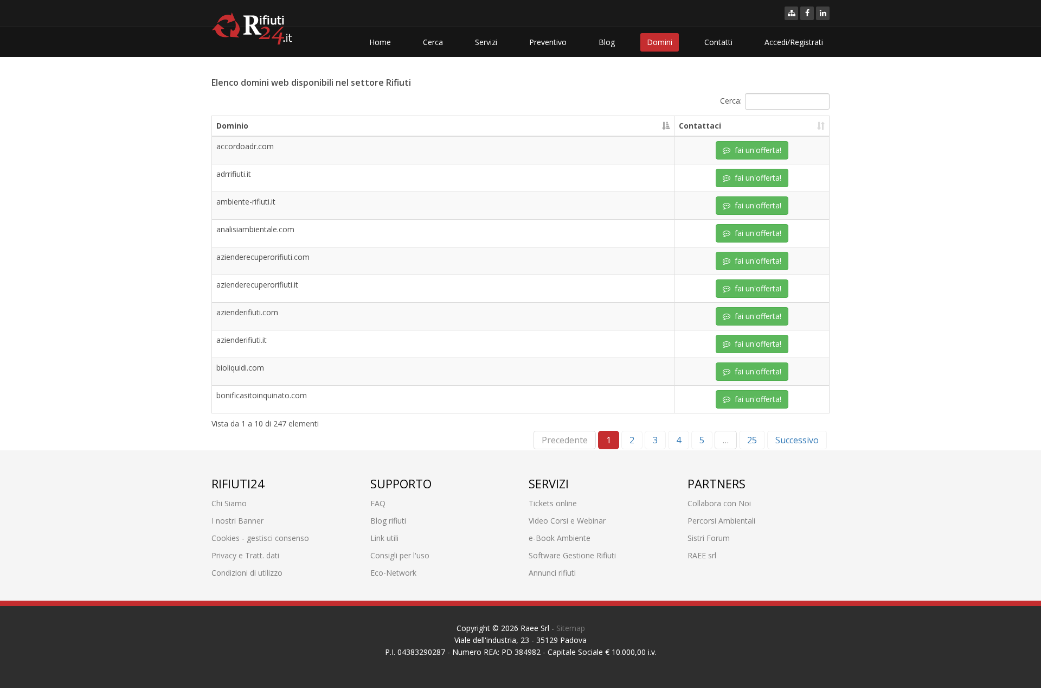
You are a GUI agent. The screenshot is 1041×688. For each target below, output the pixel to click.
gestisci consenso (278, 538)
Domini (659, 42)
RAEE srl (701, 555)
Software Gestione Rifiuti (572, 555)
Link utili (384, 538)
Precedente (565, 440)
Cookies (225, 538)
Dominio (232, 125)
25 (752, 440)
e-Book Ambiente (559, 538)
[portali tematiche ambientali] (791, 13)
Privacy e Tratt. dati (245, 555)
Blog (607, 42)
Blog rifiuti (388, 520)
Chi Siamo (229, 503)
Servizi (486, 42)
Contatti (718, 42)
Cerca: (731, 100)
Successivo (797, 440)
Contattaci (700, 125)
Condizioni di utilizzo (246, 573)
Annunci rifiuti (552, 573)
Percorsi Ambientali (721, 520)
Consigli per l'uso (399, 555)
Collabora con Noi (719, 503)
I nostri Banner (237, 520)
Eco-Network (393, 573)
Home (380, 42)
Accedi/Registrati (793, 42)
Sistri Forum (708, 538)
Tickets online (553, 503)
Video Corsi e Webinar (567, 520)
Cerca (433, 42)
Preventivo (548, 42)
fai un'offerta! (755, 150)
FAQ (377, 503)
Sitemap (570, 628)
